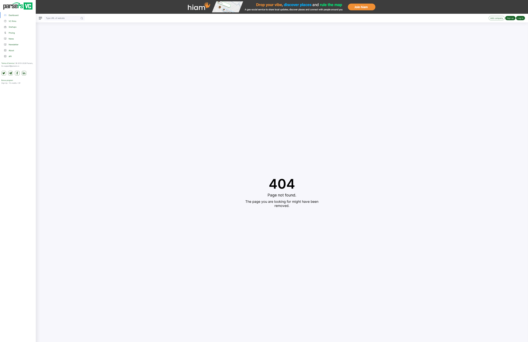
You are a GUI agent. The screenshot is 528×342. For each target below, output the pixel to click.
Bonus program (7, 80)
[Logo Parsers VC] (18, 6)
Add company (496, 18)
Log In (520, 18)
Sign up (510, 18)
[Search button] (82, 18)
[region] (18, 171)
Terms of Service (7, 63)
